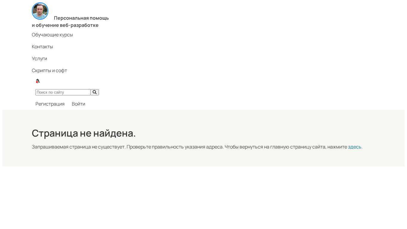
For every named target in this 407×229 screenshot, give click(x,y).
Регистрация (50, 103)
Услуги (39, 58)
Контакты (42, 46)
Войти (78, 103)
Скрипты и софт (49, 70)
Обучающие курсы (52, 34)
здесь (354, 146)
